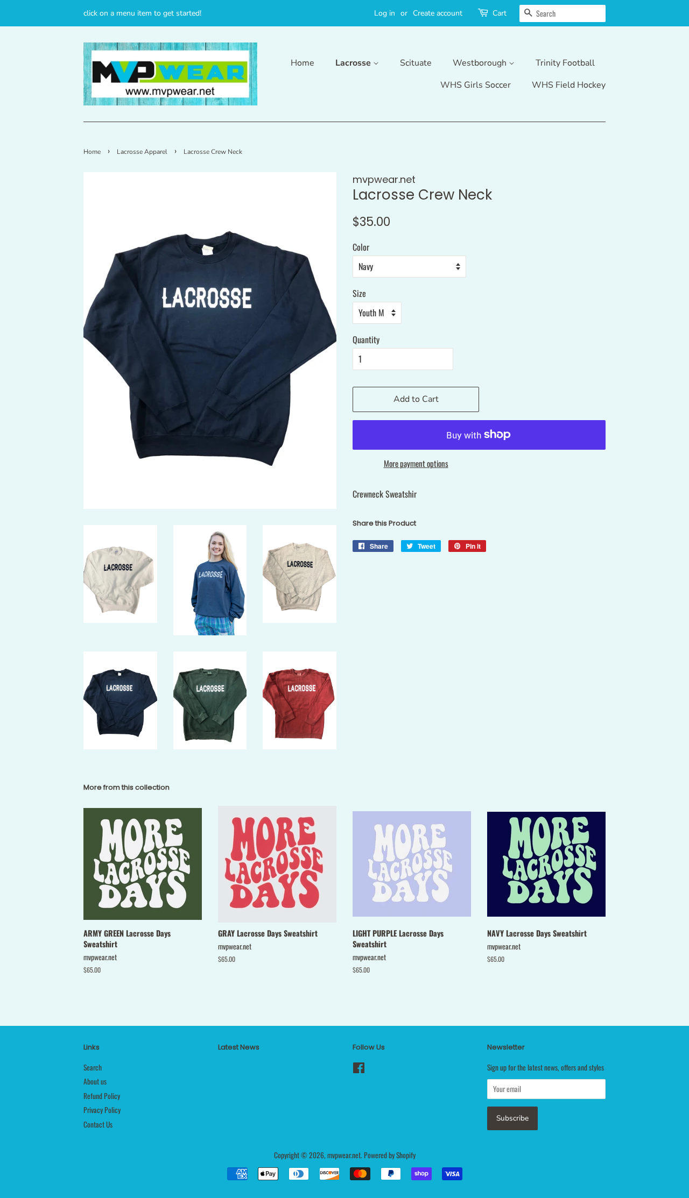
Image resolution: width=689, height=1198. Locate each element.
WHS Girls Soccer (475, 85)
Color (361, 246)
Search (92, 1067)
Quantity (366, 339)
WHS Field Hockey (569, 85)
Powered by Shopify (390, 1155)
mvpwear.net (344, 1155)
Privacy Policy (102, 1109)
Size (359, 293)
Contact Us (98, 1124)
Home (302, 63)
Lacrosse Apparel (142, 151)
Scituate (416, 63)
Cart (500, 13)
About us (95, 1081)
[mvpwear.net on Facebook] (359, 1069)
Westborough (481, 63)
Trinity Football (565, 63)
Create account (437, 13)
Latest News (238, 1047)
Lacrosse (354, 63)
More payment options (416, 463)
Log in (384, 13)
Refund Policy (101, 1095)
